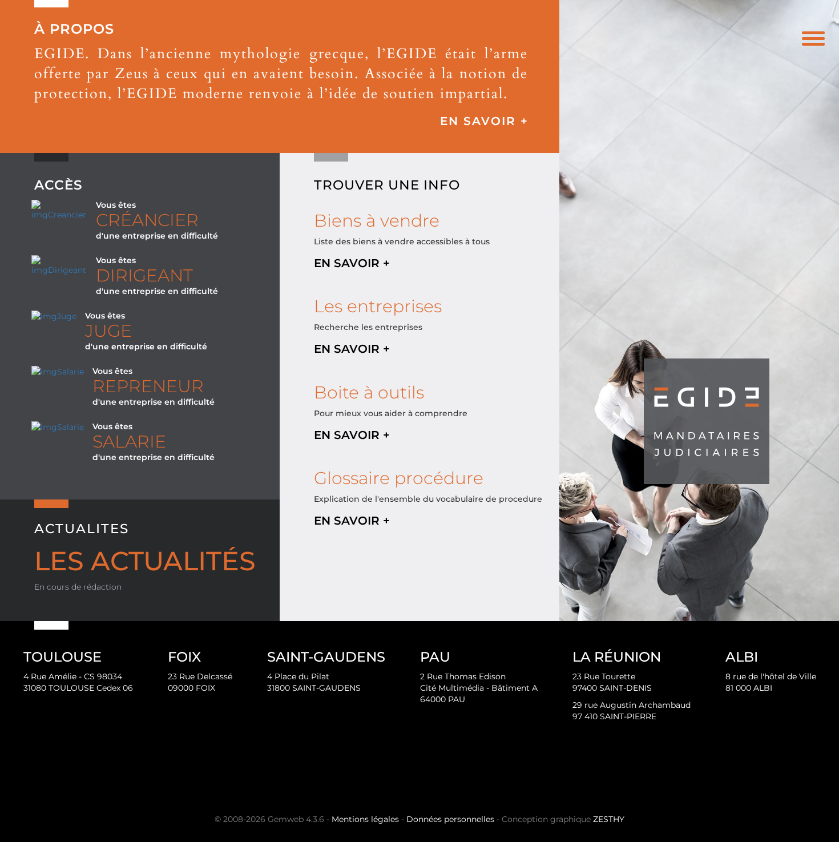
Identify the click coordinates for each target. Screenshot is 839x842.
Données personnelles (450, 819)
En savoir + (484, 121)
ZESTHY (608, 819)
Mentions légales (365, 819)
